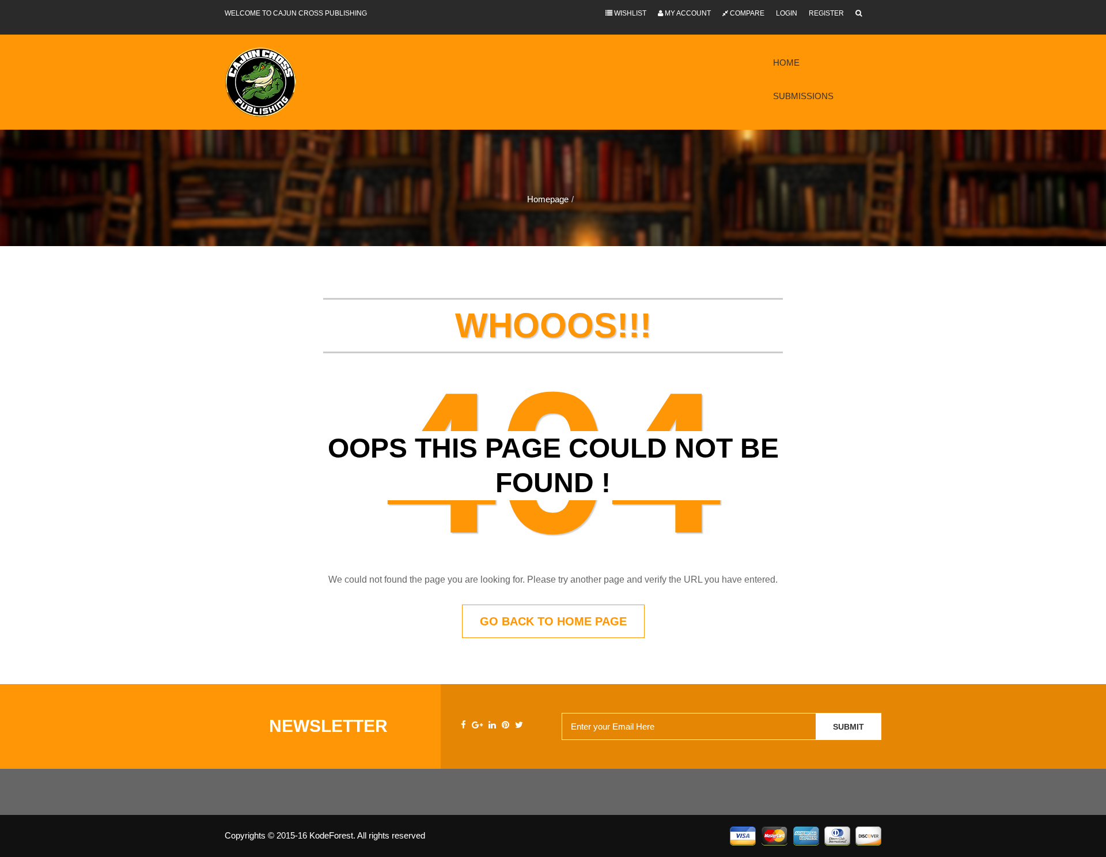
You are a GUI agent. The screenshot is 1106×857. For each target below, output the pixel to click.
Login (786, 13)
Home (786, 62)
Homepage (548, 199)
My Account (687, 13)
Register (826, 13)
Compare (746, 13)
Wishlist (629, 13)
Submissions (803, 96)
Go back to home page (553, 621)
